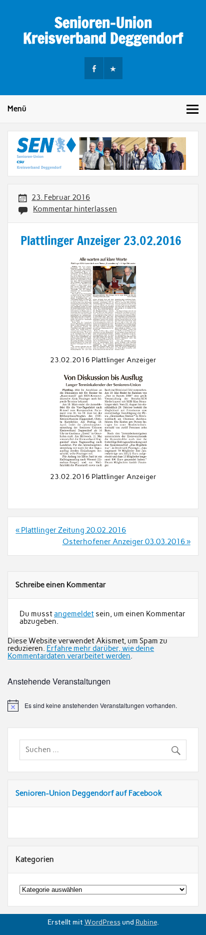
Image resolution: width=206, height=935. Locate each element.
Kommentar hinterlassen (75, 208)
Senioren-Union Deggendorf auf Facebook (89, 793)
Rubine (146, 922)
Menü (17, 108)
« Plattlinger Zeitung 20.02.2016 (71, 530)
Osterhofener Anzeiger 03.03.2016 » (126, 541)
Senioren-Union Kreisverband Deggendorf (103, 30)
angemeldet (74, 613)
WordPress (102, 922)
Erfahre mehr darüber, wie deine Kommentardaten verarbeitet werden (81, 652)
